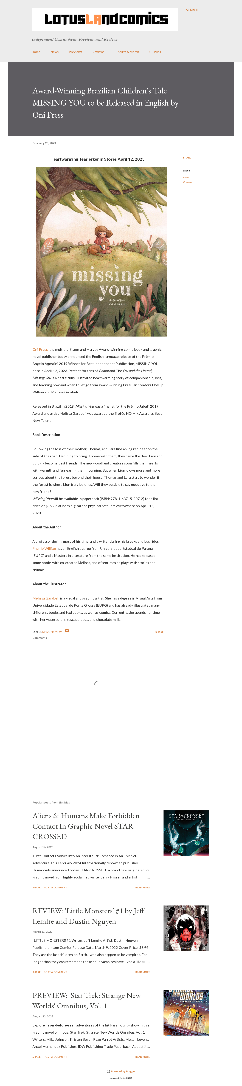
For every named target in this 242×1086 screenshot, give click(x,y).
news (186, 177)
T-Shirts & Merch (127, 52)
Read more (142, 887)
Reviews (98, 52)
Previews (75, 52)
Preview (187, 182)
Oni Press (40, 349)
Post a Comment (55, 887)
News (54, 52)
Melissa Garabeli (45, 598)
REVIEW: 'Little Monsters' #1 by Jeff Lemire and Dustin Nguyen (88, 915)
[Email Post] (67, 631)
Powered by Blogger (123, 1071)
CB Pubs (155, 52)
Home (36, 52)
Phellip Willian (44, 548)
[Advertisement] (92, 756)
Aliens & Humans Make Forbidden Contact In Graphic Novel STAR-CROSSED (86, 825)
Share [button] (187, 157)
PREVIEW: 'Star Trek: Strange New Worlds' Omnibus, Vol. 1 (86, 1000)
